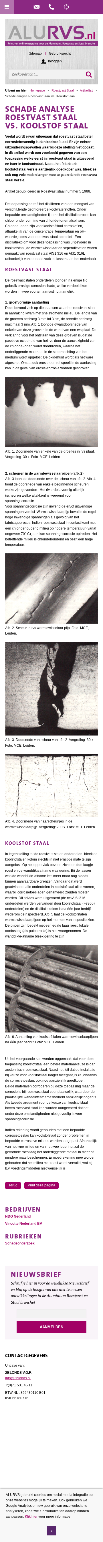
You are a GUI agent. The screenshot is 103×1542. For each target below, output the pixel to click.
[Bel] (51, 6)
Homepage (37, 90)
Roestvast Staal (63, 90)
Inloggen (55, 61)
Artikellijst (86, 90)
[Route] (66, 6)
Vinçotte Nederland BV (23, 1224)
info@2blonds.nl (18, 1378)
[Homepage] (51, 35)
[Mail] (36, 6)
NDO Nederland (18, 1216)
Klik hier (31, 1517)
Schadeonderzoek (20, 1243)
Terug (13, 1185)
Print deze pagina (41, 1185)
